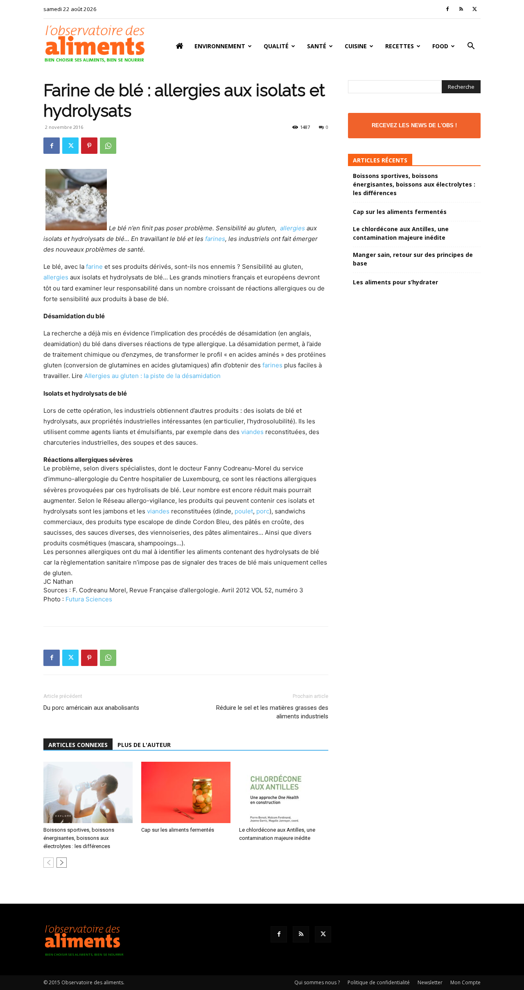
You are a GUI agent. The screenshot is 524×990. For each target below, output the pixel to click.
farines (215, 239)
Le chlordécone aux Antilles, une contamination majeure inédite (401, 233)
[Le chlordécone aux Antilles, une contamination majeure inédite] (283, 792)
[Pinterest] (89, 145)
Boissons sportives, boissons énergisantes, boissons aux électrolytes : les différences (78, 838)
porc (262, 511)
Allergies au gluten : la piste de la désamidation (152, 376)
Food (440, 46)
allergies (292, 228)
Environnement (219, 46)
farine (94, 266)
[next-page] (61, 862)
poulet (244, 511)
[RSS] (461, 9)
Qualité (276, 46)
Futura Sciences (89, 599)
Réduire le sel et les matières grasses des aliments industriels (272, 712)
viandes (252, 432)
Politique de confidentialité (379, 982)
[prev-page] (48, 862)
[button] (471, 47)
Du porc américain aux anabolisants (91, 707)
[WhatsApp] (108, 145)
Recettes (399, 46)
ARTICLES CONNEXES (78, 745)
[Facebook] (447, 9)
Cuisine (356, 46)
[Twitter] (474, 9)
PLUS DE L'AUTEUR (144, 745)
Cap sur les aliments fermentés (177, 830)
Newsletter (430, 982)
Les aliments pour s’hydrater (395, 282)
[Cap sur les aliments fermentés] (185, 792)
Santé (316, 46)
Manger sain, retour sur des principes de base (413, 259)
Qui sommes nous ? (317, 982)
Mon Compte (465, 982)
